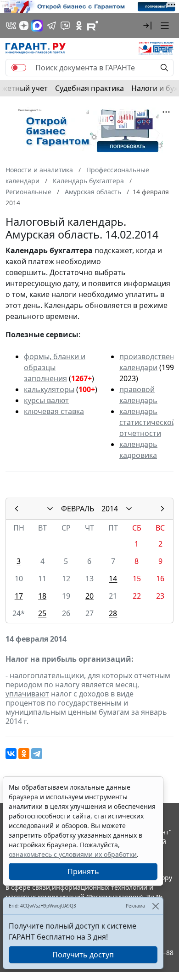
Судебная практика (89, 88)
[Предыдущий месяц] (16, 508)
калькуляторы (49, 389)
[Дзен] (23, 25)
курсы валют (46, 400)
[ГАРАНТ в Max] (37, 26)
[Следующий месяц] (162, 508)
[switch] (18, 67)
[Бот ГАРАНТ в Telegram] (65, 25)
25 (42, 613)
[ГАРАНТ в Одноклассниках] (78, 25)
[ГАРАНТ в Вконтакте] (11, 25)
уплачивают (27, 694)
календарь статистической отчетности (147, 422)
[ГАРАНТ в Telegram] (51, 25)
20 (89, 596)
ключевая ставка (54, 411)
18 (42, 596)
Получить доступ (83, 955)
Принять (83, 871)
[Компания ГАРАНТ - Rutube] (92, 25)
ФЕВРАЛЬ (77, 509)
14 (113, 579)
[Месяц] (50, 508)
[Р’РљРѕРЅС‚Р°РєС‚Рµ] (11, 753)
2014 (109, 509)
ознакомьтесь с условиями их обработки (73, 854)
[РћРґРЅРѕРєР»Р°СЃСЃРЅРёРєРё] (23, 753)
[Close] (155, 906)
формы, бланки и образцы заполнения (54, 367)
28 (113, 613)
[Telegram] (36, 753)
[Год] (129, 508)
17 (19, 596)
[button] (147, 25)
